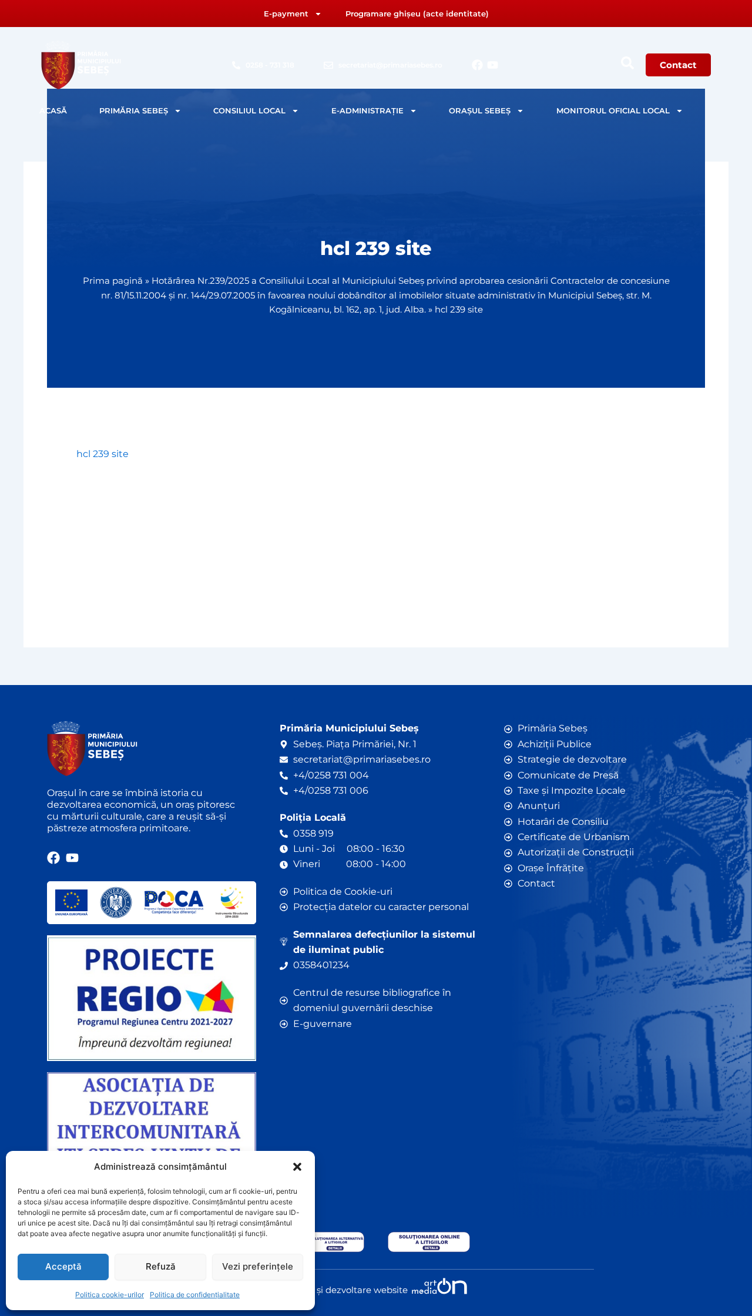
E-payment (286, 13)
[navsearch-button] (627, 62)
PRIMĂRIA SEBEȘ (133, 110)
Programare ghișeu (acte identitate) (417, 13)
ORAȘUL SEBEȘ (480, 110)
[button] (297, 1167)
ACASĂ (53, 110)
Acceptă (63, 1266)
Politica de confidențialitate (195, 1294)
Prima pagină (113, 280)
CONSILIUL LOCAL (249, 110)
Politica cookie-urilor (109, 1294)
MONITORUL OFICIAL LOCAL (613, 110)
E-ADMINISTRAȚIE (367, 110)
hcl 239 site (102, 453)
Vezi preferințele (257, 1266)
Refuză (161, 1266)
